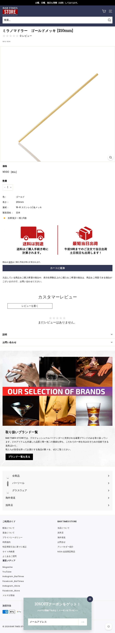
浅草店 (60, 532)
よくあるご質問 (9, 556)
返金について (9, 532)
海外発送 (61, 537)
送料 (10, 262)
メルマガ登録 (9, 595)
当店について (63, 528)
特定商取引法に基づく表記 (15, 546)
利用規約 (6, 542)
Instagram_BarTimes (13, 576)
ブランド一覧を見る (19, 456)
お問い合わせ (9, 342)
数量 (5, 180)
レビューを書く (30, 306)
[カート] (104, 11)
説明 (5, 334)
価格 (5, 166)
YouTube (7, 571)
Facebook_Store (11, 590)
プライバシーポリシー (13, 537)
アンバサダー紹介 (66, 546)
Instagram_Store (11, 585)
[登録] (83, 621)
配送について (9, 528)
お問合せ (61, 542)
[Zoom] (110, 157)
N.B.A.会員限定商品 (66, 551)
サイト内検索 (9, 551)
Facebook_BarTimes (13, 581)
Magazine (8, 567)
